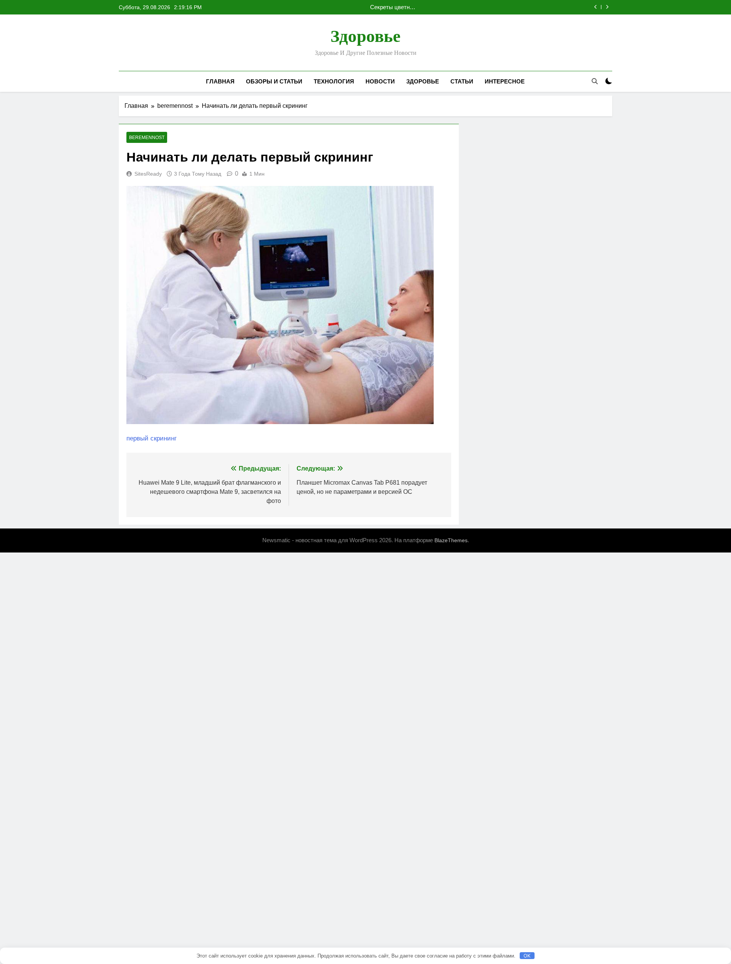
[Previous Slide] (596, 7)
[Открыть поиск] (595, 81)
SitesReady (148, 174)
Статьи (461, 81)
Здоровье (365, 36)
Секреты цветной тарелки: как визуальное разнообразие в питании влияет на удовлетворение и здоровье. (393, 7)
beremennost (146, 137)
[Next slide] (607, 7)
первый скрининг (151, 438)
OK (527, 956)
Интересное (505, 81)
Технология (334, 81)
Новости (380, 81)
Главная (220, 81)
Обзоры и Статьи (274, 81)
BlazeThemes (451, 540)
